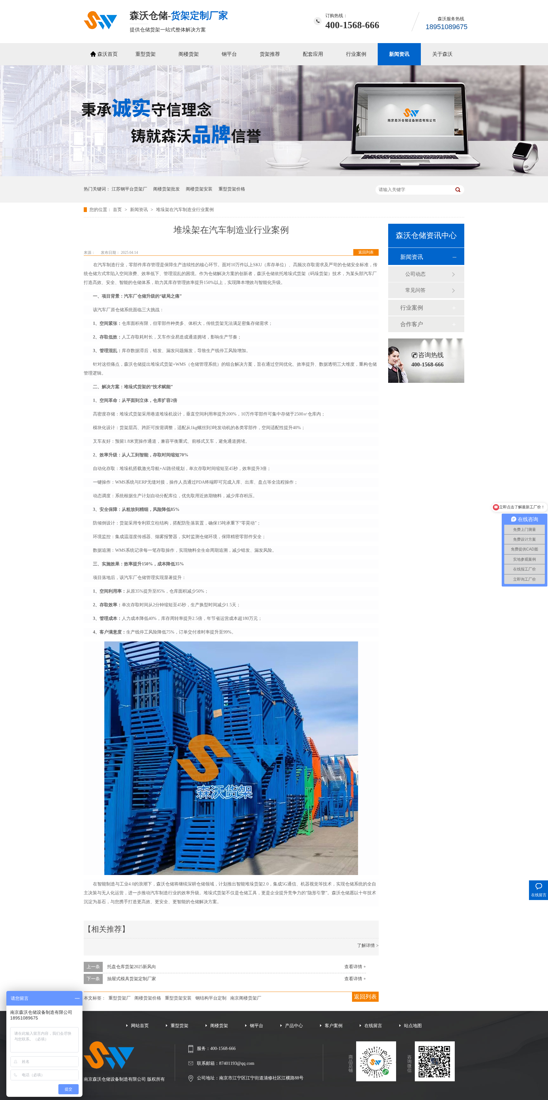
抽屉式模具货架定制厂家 (131, 978)
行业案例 (356, 54)
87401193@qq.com (236, 1063)
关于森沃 (442, 54)
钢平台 (229, 54)
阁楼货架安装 (199, 189)
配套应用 (313, 54)
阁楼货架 (189, 54)
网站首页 (140, 1025)
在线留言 (373, 1025)
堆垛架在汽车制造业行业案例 (185, 209)
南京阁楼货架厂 (245, 998)
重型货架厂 (119, 998)
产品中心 (294, 1025)
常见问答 (415, 290)
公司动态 (415, 274)
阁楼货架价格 (147, 998)
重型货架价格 (232, 189)
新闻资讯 (399, 54)
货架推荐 (270, 54)
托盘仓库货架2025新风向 (131, 966)
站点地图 (413, 1025)
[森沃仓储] (100, 27)
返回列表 (366, 252)
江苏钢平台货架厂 (129, 189)
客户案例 (333, 1025)
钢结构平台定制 (210, 998)
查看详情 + (355, 966)
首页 (118, 209)
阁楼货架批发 (166, 189)
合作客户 (411, 324)
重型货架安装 (178, 998)
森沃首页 (107, 54)
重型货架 (145, 54)
